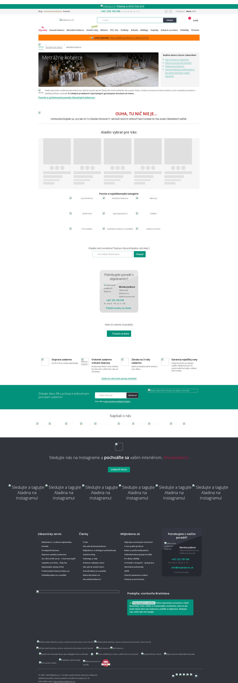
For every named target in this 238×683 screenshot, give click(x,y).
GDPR (126, 571)
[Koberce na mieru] (152, 234)
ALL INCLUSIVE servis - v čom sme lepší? (59, 558)
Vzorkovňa (53, 11)
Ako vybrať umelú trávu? (93, 567)
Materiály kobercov (91, 575)
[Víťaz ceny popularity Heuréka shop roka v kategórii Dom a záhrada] (67, 20)
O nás (85, 542)
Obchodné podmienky (134, 567)
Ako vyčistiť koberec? (92, 579)
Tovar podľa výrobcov (133, 546)
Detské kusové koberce (174, 66)
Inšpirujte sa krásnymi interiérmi (138, 542)
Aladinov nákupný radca (93, 563)
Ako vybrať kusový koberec (94, 546)
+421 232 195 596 (110, 11)
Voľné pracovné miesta (134, 579)
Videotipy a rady (90, 558)
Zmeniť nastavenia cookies (136, 575)
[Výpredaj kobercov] (119, 219)
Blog (40, 11)
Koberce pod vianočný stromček (178, 63)
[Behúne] (152, 204)
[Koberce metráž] (119, 204)
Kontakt (66, 11)
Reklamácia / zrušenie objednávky (56, 542)
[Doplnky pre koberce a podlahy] (119, 234)
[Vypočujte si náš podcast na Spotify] (90, 661)
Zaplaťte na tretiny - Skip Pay (54, 563)
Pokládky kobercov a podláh (54, 575)
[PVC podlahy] (85, 234)
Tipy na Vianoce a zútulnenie (177, 59)
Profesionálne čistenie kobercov (56, 571)
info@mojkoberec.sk (182, 567)
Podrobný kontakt (181, 572)
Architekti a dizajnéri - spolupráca (139, 563)
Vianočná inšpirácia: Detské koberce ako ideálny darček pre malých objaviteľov (180, 72)
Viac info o (112, 401)
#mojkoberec (176, 457)
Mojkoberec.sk (83, 678)
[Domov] (41, 45)
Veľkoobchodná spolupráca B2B (138, 554)
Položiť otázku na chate (118, 308)
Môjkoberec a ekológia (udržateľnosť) (99, 550)
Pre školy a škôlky (131, 558)
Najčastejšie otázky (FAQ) (53, 567)
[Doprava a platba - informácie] (119, 643)
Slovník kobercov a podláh (94, 571)
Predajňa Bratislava (50, 550)
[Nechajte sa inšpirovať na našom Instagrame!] (119, 445)
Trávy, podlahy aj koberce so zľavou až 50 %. (121, 37)
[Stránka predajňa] (77, 611)
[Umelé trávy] (85, 219)
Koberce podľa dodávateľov (136, 550)
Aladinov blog (89, 554)
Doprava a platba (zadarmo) (54, 554)
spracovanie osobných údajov (117, 401)
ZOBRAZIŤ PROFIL (119, 469)
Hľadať (170, 20)
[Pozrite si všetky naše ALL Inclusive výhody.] (46, 662)
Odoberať (132, 395)
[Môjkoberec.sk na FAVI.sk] (106, 661)
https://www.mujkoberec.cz (64, 681)
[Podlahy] (152, 219)
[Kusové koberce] (85, 204)
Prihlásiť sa (180, 11)
